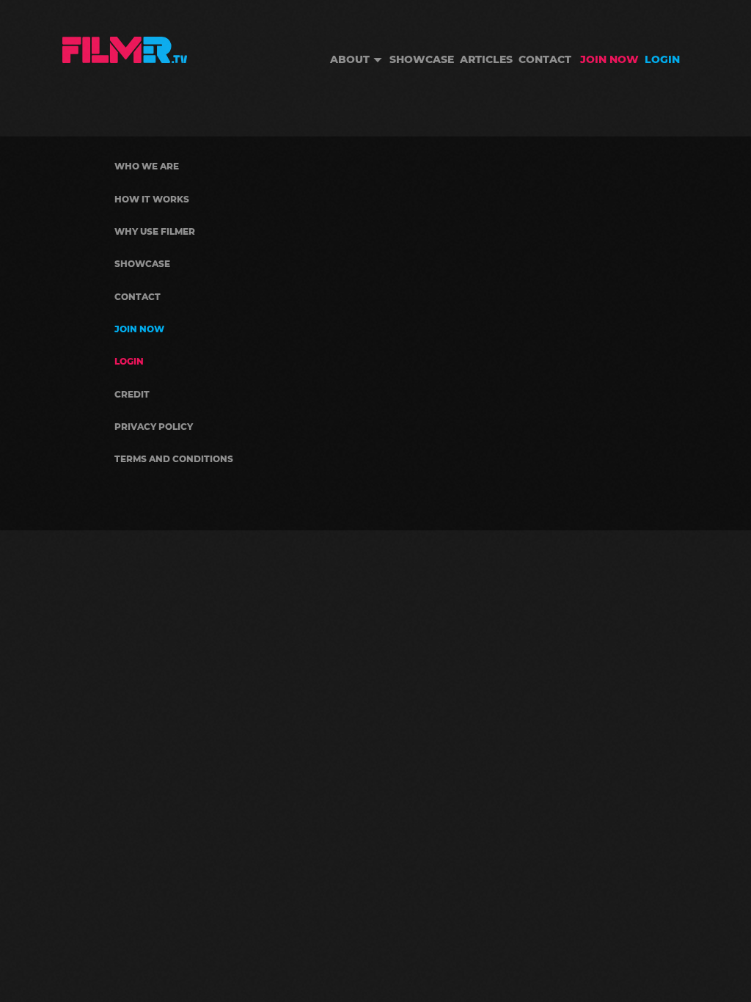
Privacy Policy (153, 426)
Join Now (609, 59)
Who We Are (146, 166)
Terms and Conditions (173, 458)
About (350, 59)
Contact (545, 59)
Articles (486, 59)
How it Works (151, 199)
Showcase (421, 59)
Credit (132, 394)
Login (662, 59)
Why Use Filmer (154, 231)
